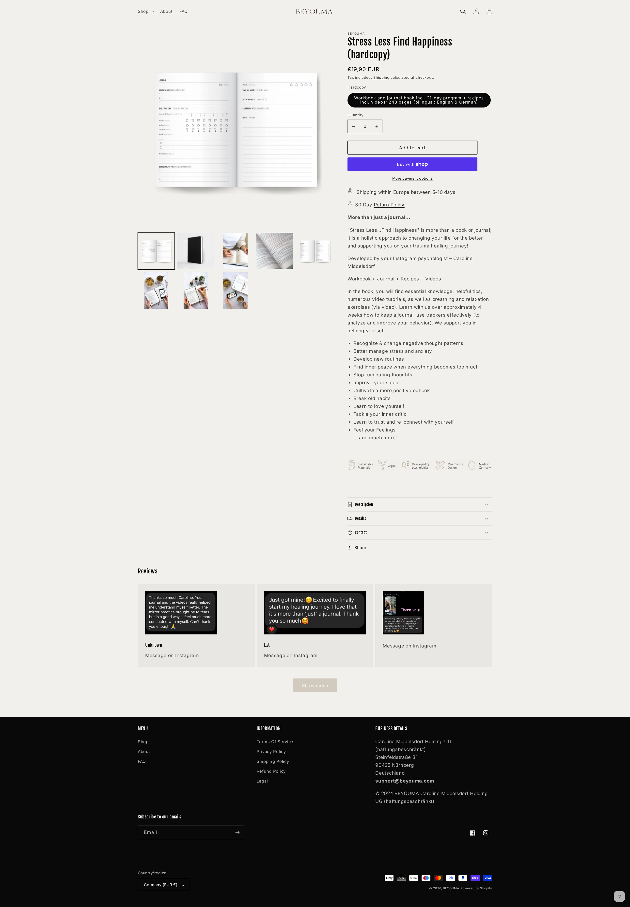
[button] (145, 11)
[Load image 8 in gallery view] (235, 290)
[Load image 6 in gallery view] (156, 290)
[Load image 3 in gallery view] (235, 251)
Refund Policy (271, 771)
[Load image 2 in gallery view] (195, 251)
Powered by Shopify (476, 888)
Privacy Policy (271, 751)
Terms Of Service (275, 741)
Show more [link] (315, 685)
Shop (143, 741)
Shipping (381, 77)
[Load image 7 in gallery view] (195, 290)
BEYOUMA (451, 888)
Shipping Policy (273, 761)
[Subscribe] (237, 832)
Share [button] (360, 547)
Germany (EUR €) (160, 884)
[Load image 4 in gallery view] (274, 251)
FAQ (142, 761)
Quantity (355, 115)
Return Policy (389, 205)
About (144, 751)
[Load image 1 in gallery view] (156, 251)
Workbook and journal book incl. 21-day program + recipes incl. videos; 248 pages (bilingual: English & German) (419, 100)
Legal (262, 781)
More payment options (412, 178)
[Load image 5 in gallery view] (314, 251)
